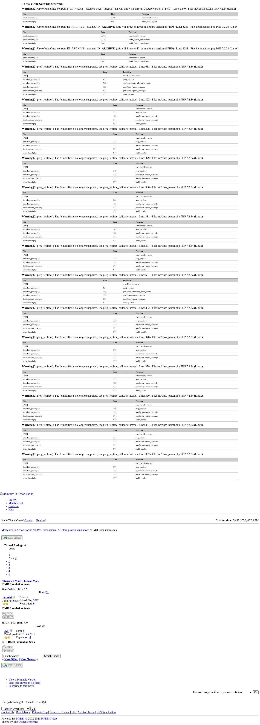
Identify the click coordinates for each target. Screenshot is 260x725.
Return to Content (60, 712)
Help (11, 509)
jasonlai (7, 597)
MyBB (20, 718)
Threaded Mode (12, 581)
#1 (47, 592)
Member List (15, 503)
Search (12, 499)
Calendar (13, 506)
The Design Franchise (25, 721)
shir (6, 631)
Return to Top (40, 712)
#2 (43, 626)
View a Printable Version (22, 679)
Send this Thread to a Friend (24, 682)
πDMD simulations (45, 529)
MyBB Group (49, 718)
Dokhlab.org (23, 712)
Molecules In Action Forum (16, 529)
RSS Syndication (106, 712)
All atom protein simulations (73, 529)
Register (40, 520)
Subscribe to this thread (21, 685)
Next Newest (28, 659)
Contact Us (7, 712)
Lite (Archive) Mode (83, 712)
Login (28, 520)
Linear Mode (32, 581)
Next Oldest (11, 659)
